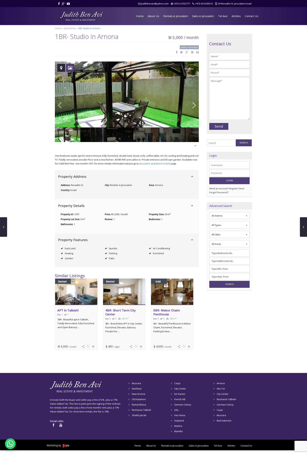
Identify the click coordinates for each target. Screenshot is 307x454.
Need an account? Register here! (226, 188)
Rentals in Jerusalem (175, 16)
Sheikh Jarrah (139, 415)
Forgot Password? (218, 192)
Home (140, 16)
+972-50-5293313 (204, 3)
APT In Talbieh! (68, 310)
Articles (236, 16)
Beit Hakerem (224, 420)
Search (243, 142)
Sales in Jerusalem (203, 16)
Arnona (159, 185)
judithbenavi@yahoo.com (155, 3)
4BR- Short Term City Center (120, 312)
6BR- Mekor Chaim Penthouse (166, 312)
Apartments (70, 28)
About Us (153, 16)
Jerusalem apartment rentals (154, 163)
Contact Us (251, 16)
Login (229, 180)
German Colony (182, 404)
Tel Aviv (223, 16)
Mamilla (178, 431)
